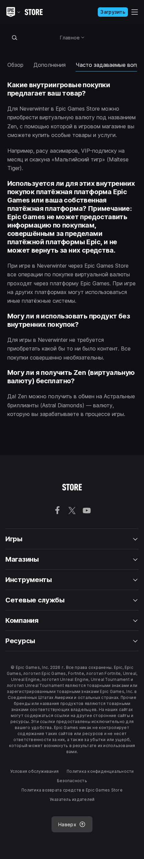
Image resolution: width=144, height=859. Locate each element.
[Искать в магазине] (14, 37)
